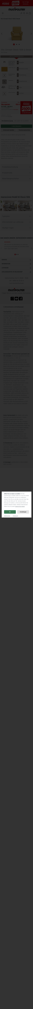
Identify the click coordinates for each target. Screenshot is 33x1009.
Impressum (15, 516)
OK (10, 512)
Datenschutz (7, 516)
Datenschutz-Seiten (20, 506)
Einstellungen (23, 512)
